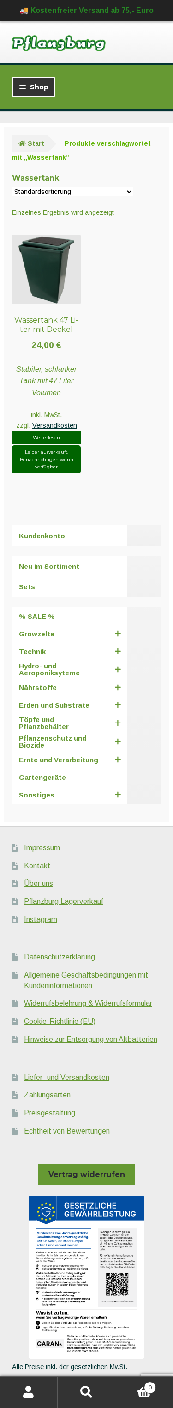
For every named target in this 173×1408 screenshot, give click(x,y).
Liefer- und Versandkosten (66, 1077)
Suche (86, 1392)
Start (36, 143)
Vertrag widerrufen (86, 1174)
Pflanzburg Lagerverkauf (63, 901)
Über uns (38, 883)
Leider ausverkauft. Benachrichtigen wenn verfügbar (46, 459)
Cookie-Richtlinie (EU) (59, 1021)
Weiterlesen (46, 438)
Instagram (40, 919)
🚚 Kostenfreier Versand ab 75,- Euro (86, 10)
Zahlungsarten (47, 1095)
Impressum (42, 848)
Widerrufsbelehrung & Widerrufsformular (88, 1003)
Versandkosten (54, 425)
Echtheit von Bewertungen (67, 1131)
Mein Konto (29, 1392)
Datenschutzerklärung (59, 957)
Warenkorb (133, 1384)
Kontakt (37, 866)
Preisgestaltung (49, 1113)
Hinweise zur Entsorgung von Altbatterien (90, 1039)
